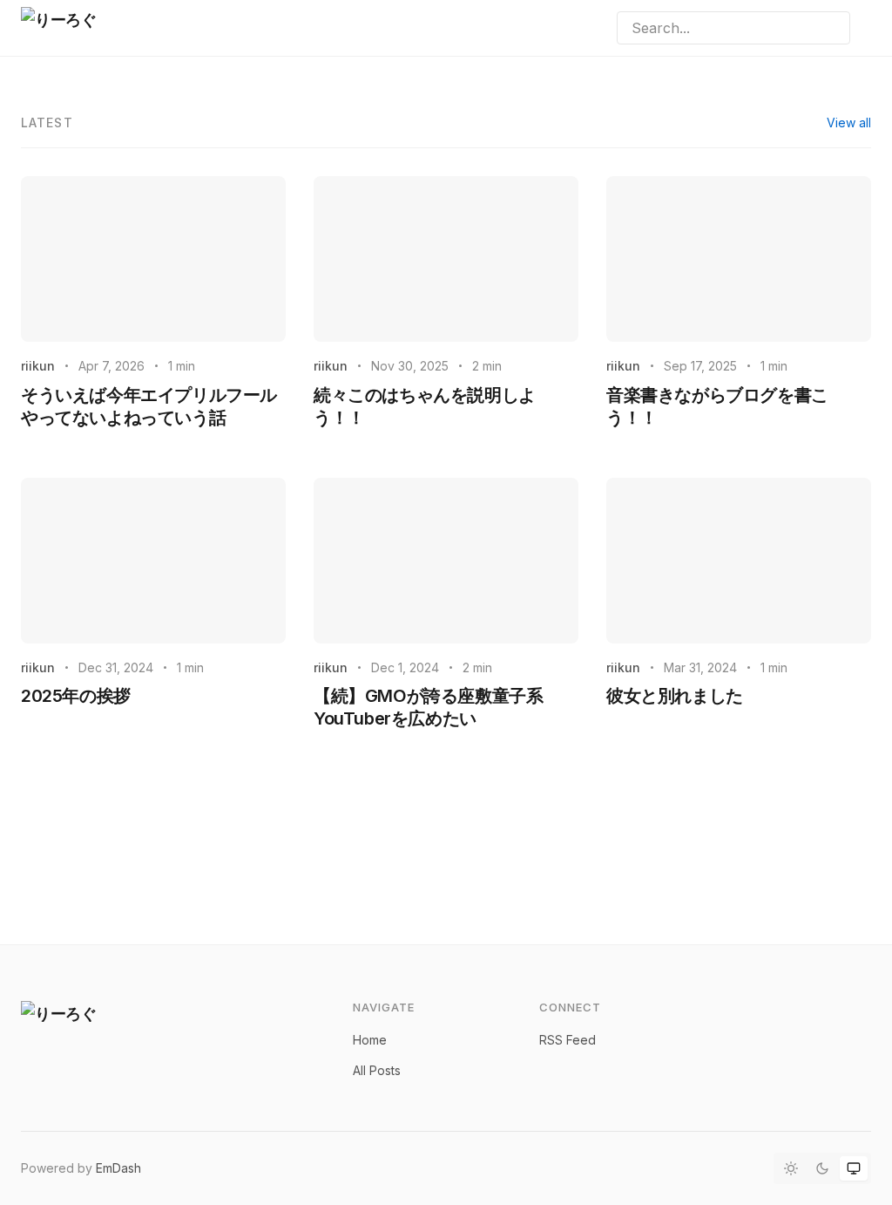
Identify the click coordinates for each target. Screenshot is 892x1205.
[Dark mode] (822, 1168)
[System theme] (854, 1168)
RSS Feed (567, 1039)
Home (370, 1039)
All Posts (377, 1070)
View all (849, 122)
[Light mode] (791, 1168)
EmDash (118, 1168)
